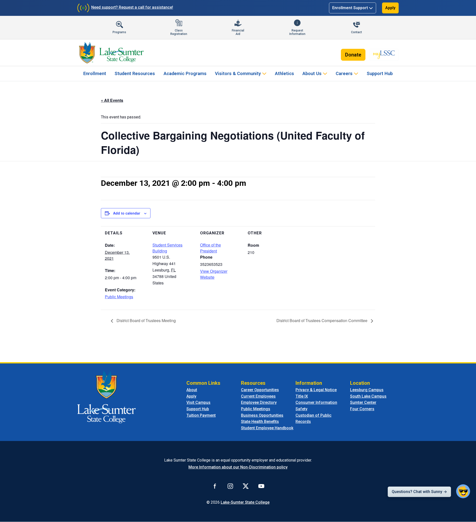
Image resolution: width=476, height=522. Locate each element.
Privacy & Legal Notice (316, 389)
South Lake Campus (368, 396)
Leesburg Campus (367, 389)
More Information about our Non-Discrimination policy (238, 467)
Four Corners (362, 409)
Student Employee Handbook (267, 428)
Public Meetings (119, 297)
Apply (390, 7)
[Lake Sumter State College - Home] (106, 396)
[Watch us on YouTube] (261, 486)
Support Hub (380, 73)
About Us (312, 73)
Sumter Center (363, 402)
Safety (301, 409)
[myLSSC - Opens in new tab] (384, 55)
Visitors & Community (238, 73)
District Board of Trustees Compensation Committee (322, 320)
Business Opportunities (262, 415)
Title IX (302, 396)
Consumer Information (316, 402)
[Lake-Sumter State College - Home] (111, 53)
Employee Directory (259, 402)
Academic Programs (185, 73)
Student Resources (135, 73)
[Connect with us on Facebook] (215, 486)
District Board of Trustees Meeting (146, 320)
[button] (463, 491)
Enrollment (94, 73)
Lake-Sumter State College (245, 502)
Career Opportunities (260, 389)
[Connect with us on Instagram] (230, 486)
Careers (344, 73)
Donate (353, 55)
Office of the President (210, 248)
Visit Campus (198, 402)
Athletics (284, 73)
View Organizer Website (213, 274)
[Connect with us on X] (246, 486)
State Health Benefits (260, 421)
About (191, 389)
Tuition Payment (201, 415)
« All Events (112, 100)
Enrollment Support (350, 7)
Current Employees (258, 396)
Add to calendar (126, 213)
